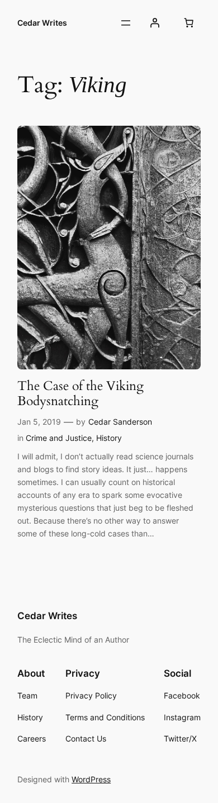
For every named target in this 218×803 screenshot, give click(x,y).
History (109, 438)
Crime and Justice (59, 438)
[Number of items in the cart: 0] (189, 23)
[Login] (155, 23)
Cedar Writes (42, 22)
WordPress (91, 779)
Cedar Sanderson (120, 421)
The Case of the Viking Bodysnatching (80, 393)
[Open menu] (125, 23)
